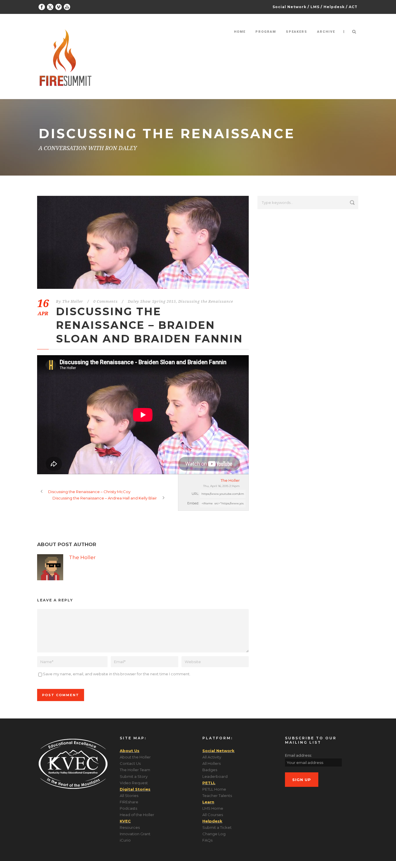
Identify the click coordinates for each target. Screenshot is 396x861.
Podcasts (128, 808)
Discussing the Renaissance (205, 301)
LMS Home (212, 808)
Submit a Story (134, 776)
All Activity (211, 757)
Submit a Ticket (217, 827)
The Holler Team (135, 769)
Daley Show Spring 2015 (152, 301)
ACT (353, 7)
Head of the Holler (137, 814)
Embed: (193, 503)
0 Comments (105, 301)
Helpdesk (334, 7)
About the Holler (135, 757)
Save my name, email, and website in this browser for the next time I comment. (116, 674)
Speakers (296, 32)
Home (240, 32)
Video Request (134, 782)
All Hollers (211, 763)
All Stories (129, 795)
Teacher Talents (217, 795)
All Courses (212, 814)
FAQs (207, 840)
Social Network (289, 7)
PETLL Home (214, 789)
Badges (209, 769)
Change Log (214, 833)
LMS (314, 7)
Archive (326, 32)
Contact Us (130, 763)
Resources (130, 827)
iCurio (125, 840)
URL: (195, 494)
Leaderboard (215, 776)
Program (265, 32)
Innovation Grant (135, 833)
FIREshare (129, 802)
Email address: (298, 755)
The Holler (72, 301)
